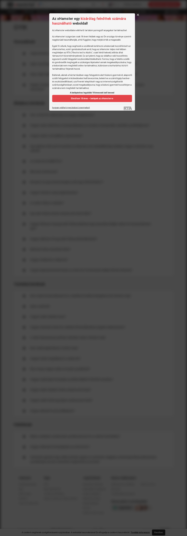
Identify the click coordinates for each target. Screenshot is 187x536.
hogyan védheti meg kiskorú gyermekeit (71, 108)
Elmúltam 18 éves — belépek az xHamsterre (92, 98)
